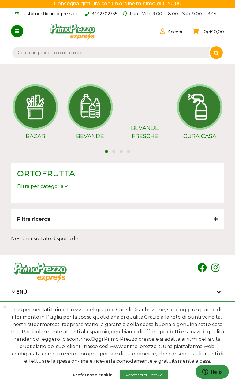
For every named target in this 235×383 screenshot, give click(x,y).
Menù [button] (19, 292)
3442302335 (104, 14)
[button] (171, 32)
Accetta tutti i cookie (144, 375)
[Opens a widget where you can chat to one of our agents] (212, 372)
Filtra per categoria (41, 186)
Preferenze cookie (93, 375)
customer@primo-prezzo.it (50, 14)
